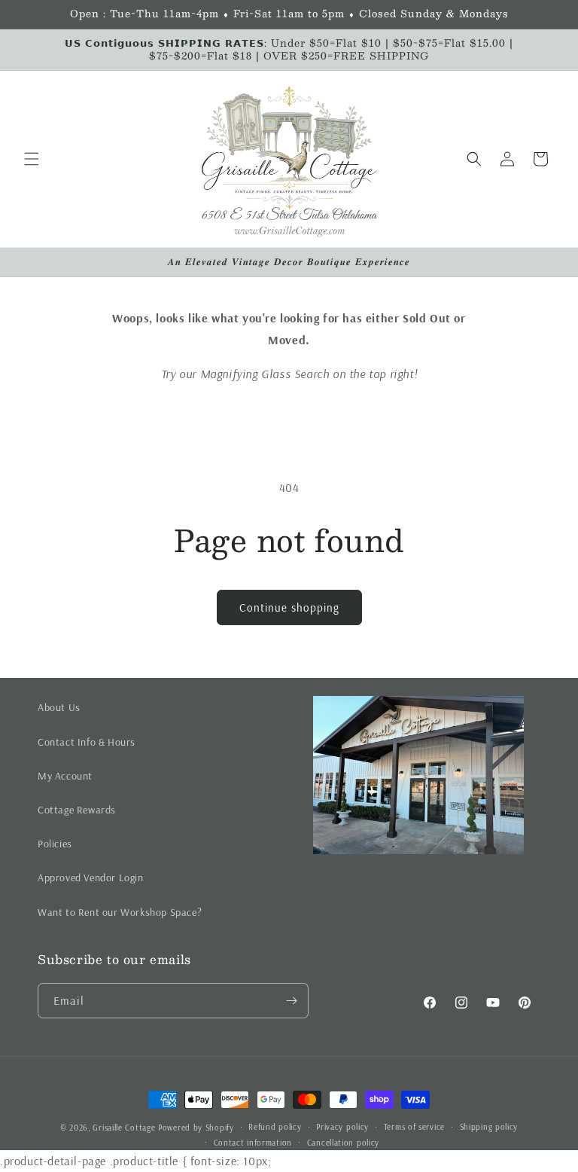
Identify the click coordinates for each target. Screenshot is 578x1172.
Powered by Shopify (196, 1127)
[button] (31, 158)
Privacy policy (342, 1127)
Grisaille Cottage (124, 1127)
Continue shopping (289, 607)
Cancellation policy (343, 1142)
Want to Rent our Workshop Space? (120, 912)
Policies (55, 843)
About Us (59, 707)
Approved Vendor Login (91, 877)
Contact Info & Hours (86, 742)
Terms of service (414, 1127)
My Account (65, 776)
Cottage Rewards (77, 809)
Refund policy (274, 1127)
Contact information (253, 1142)
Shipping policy (489, 1127)
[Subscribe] (291, 1000)
